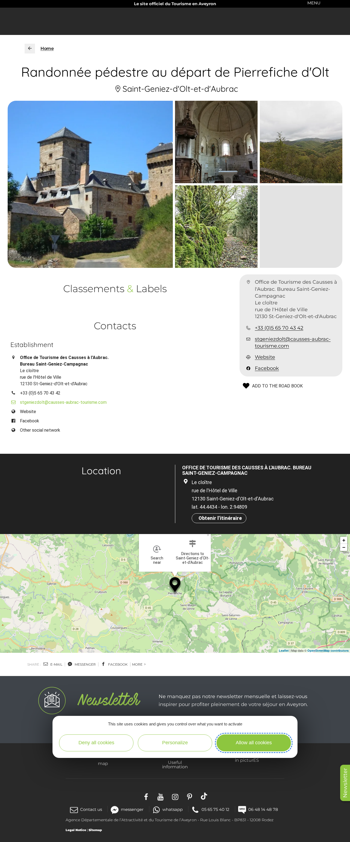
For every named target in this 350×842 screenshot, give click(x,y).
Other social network (40, 430)
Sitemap (95, 830)
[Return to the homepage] (30, 49)
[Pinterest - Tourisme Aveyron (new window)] (189, 796)
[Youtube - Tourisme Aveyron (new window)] (160, 796)
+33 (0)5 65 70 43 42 (279, 328)
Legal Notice (76, 830)
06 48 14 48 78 (263, 809)
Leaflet (284, 650)
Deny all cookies (96, 742)
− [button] (343, 547)
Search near (157, 560)
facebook (117, 664)
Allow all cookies (254, 742)
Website (265, 357)
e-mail (55, 664)
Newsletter (345, 783)
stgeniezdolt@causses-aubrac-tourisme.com (293, 342)
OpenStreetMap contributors (328, 650)
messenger (85, 664)
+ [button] (343, 540)
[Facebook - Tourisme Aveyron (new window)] (146, 796)
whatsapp (172, 809)
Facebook (267, 368)
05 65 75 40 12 (215, 809)
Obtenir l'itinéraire (220, 518)
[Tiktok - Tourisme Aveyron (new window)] (204, 796)
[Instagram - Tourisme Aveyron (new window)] (175, 796)
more (137, 664)
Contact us (91, 809)
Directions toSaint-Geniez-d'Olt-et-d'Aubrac (192, 558)
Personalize (175, 742)
